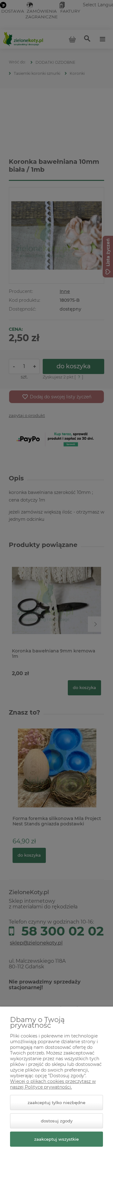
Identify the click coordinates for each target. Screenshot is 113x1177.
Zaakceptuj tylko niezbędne (56, 1102)
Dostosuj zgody (57, 1120)
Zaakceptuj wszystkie (56, 1139)
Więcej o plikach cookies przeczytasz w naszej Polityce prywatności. (53, 1084)
